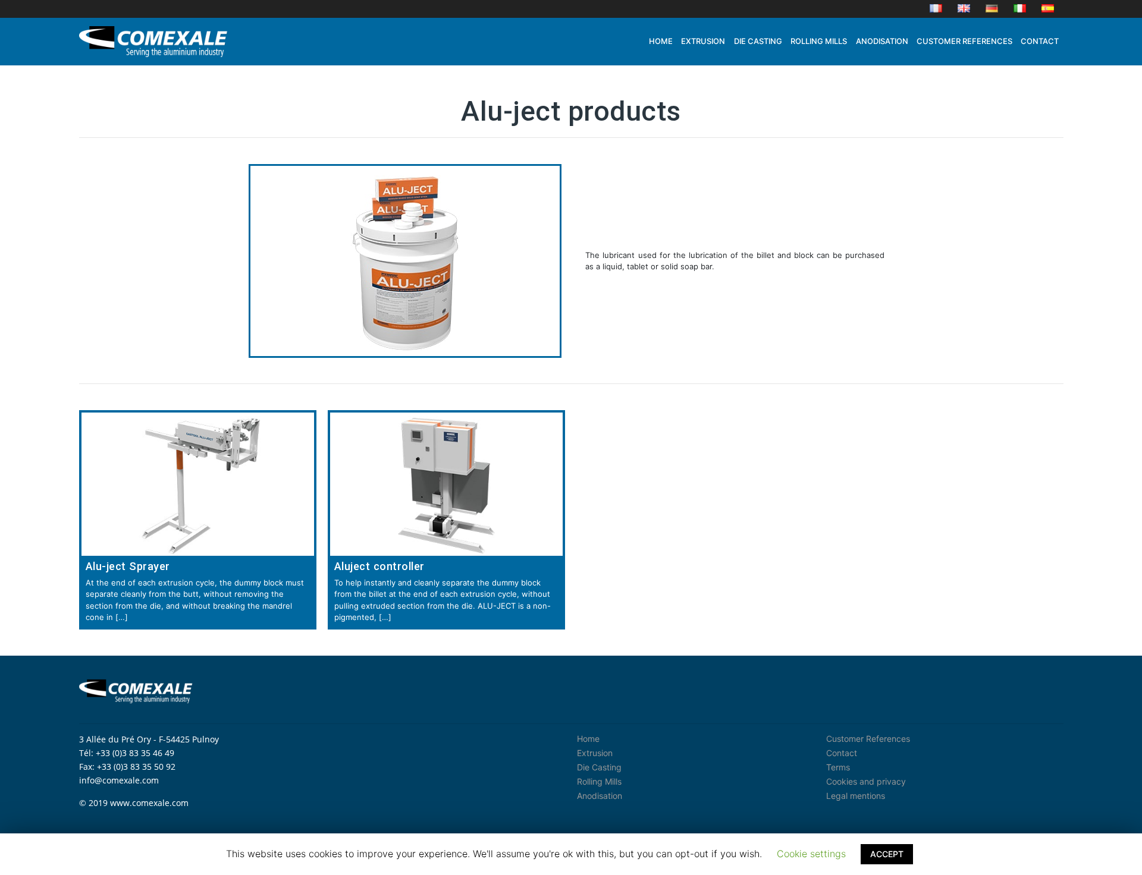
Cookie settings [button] (811, 854)
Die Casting (599, 767)
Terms (838, 767)
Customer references (964, 41)
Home (661, 41)
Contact (1040, 41)
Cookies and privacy (866, 781)
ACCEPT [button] (886, 854)
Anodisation (882, 41)
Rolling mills (818, 41)
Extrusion (703, 41)
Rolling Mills (599, 781)
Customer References (868, 739)
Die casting (758, 41)
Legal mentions (855, 796)
